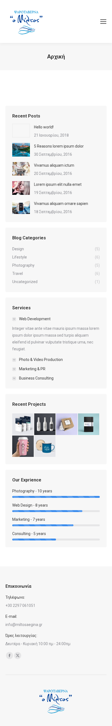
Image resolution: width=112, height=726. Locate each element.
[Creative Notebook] (89, 424)
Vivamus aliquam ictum (54, 165)
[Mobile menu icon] (103, 21)
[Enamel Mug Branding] (45, 447)
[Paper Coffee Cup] (23, 447)
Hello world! (44, 127)
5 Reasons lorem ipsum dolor (59, 146)
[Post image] (21, 130)
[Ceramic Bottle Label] (45, 424)
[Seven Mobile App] (23, 424)
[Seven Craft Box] (67, 424)
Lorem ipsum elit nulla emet (58, 184)
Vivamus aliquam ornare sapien (61, 203)
